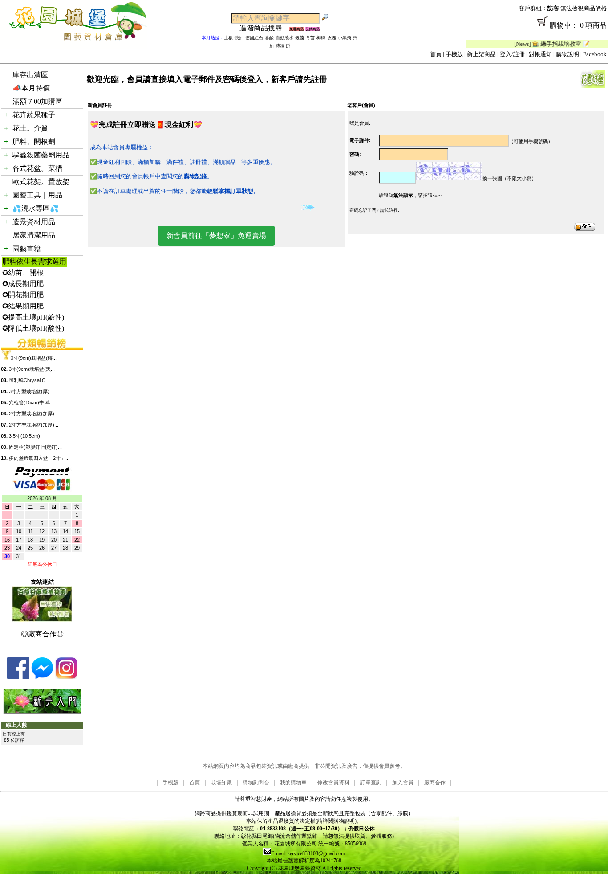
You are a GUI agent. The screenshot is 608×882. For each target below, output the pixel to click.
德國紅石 (254, 37)
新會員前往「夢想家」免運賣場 (216, 235)
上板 (228, 37)
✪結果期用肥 (23, 306)
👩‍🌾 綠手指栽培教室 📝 (545, 44)
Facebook (595, 54)
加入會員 (402, 782)
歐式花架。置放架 (40, 181)
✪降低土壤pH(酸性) (33, 328)
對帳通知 (540, 54)
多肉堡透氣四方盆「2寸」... (39, 458)
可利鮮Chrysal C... (29, 380)
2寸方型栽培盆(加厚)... (33, 413)
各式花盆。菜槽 (37, 168)
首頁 (436, 54)
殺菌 (299, 37)
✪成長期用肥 (23, 283)
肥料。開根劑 (33, 141)
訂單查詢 (370, 782)
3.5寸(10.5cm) (24, 436)
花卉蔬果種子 (33, 115)
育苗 (310, 37)
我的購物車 (293, 782)
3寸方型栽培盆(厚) (29, 391)
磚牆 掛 (283, 45)
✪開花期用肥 (23, 295)
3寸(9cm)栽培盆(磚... (34, 358)
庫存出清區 (30, 74)
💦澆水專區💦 (35, 208)
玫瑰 (331, 37)
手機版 (454, 54)
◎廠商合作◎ (42, 634)
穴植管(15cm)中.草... (31, 402)
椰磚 (320, 37)
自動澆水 (284, 37)
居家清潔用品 (33, 235)
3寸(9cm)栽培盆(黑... (32, 369)
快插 (239, 37)
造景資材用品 (33, 222)
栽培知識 (221, 782)
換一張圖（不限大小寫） (509, 178)
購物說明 (567, 54)
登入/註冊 (512, 54)
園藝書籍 (26, 248)
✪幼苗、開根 (23, 272)
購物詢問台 (256, 782)
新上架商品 (481, 54)
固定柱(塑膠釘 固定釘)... (35, 447)
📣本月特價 (31, 88)
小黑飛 (344, 37)
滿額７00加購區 (37, 101)
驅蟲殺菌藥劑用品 (40, 155)
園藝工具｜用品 (37, 195)
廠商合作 (435, 782)
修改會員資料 (333, 782)
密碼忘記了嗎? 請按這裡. (374, 210)
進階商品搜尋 (264, 28)
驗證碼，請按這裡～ (410, 195)
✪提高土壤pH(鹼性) (33, 317)
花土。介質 (30, 128)
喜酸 (269, 37)
